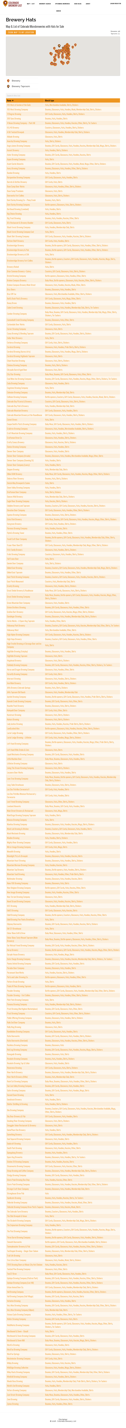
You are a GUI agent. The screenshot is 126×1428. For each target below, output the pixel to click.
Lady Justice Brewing (15, 723)
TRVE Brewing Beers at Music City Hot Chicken (24, 1264)
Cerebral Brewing (13, 347)
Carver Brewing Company (16, 328)
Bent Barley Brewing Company (18, 204)
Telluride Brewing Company (17, 1202)
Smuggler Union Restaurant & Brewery (21, 1125)
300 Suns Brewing (14, 118)
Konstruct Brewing (14, 714)
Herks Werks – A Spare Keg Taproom (21, 620)
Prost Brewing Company (16, 1013)
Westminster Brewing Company (18, 1358)
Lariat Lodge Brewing (15, 732)
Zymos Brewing (13, 1403)
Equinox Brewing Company (16, 514)
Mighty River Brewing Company (18, 842)
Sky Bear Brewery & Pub (16, 1116)
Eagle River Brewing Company (18, 501)
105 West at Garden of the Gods (19, 104)
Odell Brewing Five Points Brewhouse (21, 919)
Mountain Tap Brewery (15, 869)
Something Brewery (14, 1134)
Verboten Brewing (13, 1300)
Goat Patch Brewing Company (18, 576)
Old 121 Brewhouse (14, 928)
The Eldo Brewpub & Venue (17, 1216)
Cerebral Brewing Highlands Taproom (21, 356)
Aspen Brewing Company (16, 159)
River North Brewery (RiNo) (17, 1076)
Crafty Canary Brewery (15, 442)
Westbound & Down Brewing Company (21, 1335)
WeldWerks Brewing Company (18, 1325)
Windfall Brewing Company (17, 1376)
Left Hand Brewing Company (17, 743)
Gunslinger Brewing (14, 616)
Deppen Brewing (13, 469)
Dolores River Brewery (15, 478)
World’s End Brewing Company (18, 1385)
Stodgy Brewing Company (16, 1175)
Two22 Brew (12, 1273)
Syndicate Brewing (14, 1197)
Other (80, 123)
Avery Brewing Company (16, 168)
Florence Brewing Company (17, 528)
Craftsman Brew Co (14, 437)
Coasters (48, 127)
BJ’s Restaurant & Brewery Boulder (20, 222)
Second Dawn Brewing (15, 1094)
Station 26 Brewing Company (18, 1161)
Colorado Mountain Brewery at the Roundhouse (24, 415)
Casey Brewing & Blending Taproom (20, 333)
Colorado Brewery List (13, 3)
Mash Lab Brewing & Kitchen (18, 828)
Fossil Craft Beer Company (17, 539)
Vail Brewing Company (15, 1291)
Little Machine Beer (14, 758)
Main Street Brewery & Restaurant (20, 810)
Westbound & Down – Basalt (17, 1331)
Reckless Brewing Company (17, 1045)
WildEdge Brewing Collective (17, 1367)
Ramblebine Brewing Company (18, 1031)
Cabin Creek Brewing (15, 307)
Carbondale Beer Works (16, 324)
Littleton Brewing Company (17, 763)
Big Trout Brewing (14, 218)
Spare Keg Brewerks (14, 1157)
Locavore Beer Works (15, 772)
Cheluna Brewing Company (17, 365)
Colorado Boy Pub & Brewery (18, 405)
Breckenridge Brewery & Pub (18, 249)
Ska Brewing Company (15, 1110)
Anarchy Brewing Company (17, 141)
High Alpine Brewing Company (18, 634)
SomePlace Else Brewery (16, 1129)
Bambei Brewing (13, 172)
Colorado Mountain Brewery (17, 410)
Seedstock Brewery (14, 1099)
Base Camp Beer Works (16, 186)
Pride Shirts (69, 347)
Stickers (75, 104)
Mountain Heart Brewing (16, 860)
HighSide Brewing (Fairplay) (17, 651)
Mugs (102, 145)
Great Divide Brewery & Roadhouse (20, 590)
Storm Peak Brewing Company (18, 1184)
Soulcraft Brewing (14, 1143)
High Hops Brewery (14, 639)
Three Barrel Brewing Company (18, 1237)
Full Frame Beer (13, 558)
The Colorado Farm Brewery (17, 1211)
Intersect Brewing (14, 678)
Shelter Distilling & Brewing (17, 1104)
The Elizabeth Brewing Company (19, 1220)
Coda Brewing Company (16, 383)
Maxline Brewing (13, 837)
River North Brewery (14, 1072)
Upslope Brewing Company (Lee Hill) (20, 1282)
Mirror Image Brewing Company (19, 846)
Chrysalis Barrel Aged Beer (17, 369)
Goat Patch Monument (15, 581)
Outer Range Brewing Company (18, 959)
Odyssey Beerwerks (14, 924)
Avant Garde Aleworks (15, 163)
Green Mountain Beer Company (18, 602)
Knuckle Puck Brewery (15, 705)
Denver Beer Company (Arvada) (18, 455)
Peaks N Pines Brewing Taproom (19, 986)
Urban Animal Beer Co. (15, 1287)
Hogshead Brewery (14, 660)
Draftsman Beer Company (16, 492)
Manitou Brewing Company (17, 824)
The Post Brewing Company (17, 1231)
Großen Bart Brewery (15, 611)
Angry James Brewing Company (18, 145)
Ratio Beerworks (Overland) (17, 1040)
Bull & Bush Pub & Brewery (17, 298)
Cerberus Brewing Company (17, 342)
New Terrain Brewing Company (18, 896)
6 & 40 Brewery (13, 127)
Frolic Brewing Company (16, 554)
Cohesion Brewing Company (17, 392)
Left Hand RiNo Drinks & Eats (18, 749)
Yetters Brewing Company (16, 1390)
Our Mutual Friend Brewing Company (20, 945)
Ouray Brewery (12, 949)
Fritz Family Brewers (14, 549)
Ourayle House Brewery (16, 954)
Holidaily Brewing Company (17, 665)
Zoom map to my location (21, 32)
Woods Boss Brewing (15, 1381)
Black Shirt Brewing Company (18, 236)
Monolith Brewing (13, 851)
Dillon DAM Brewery (14, 473)
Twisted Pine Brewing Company (18, 1269)
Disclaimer (63, 1419)
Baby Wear (49, 280)
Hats (47, 104)
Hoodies (68, 109)
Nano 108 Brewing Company (17, 883)
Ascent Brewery (13, 150)
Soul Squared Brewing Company (19, 1139)
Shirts (69, 104)
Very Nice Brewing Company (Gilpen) (20, 1309)
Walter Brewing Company (16, 1319)
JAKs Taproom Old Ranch (16, 692)
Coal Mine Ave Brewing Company (19, 378)
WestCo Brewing (13, 1344)
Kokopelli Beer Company (16, 710)
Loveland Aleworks (14, 806)
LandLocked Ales (13, 728)
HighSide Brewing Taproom (17, 655)
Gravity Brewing (13, 585)
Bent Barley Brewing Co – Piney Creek (21, 200)
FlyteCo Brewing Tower (15, 532)
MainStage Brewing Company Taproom (21, 815)
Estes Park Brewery (14, 519)
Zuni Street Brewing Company (18, 1394)
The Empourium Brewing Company (19, 1225)
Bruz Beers (11, 289)
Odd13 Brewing (12, 910)
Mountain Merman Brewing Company (20, 865)
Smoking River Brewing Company (19, 1120)
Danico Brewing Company (16, 446)
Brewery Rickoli (13, 266)
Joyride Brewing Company (16, 696)
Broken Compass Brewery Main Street (21, 284)
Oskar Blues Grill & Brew (16, 933)
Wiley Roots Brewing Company (18, 1372)
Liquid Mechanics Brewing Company (20, 754)
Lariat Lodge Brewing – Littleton (19, 737)
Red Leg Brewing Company (17, 1049)
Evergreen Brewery (14, 523)
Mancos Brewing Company (17, 819)
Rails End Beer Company (16, 1022)
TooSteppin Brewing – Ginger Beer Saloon (22, 1251)
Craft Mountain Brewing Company (19, 433)
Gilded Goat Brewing (14, 567)
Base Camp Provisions (15, 191)
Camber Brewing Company (17, 313)
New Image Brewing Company (18, 892)
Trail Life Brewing (13, 1255)
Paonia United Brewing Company (19, 963)
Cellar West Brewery (14, 338)
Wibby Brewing (12, 1363)
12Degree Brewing (14, 113)
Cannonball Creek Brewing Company (20, 319)
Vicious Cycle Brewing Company (19, 1314)
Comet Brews (12, 419)
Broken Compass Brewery (16, 280)
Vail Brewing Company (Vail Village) (20, 1296)
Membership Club (82, 109)
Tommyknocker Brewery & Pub (18, 1246)
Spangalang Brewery (14, 1152)
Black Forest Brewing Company (18, 227)
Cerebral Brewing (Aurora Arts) (18, 351)
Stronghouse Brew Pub (15, 1193)
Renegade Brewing (14, 1054)
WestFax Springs (13, 1353)
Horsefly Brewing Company (17, 674)
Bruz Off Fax (11, 293)
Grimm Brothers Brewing (16, 607)
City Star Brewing (13, 374)
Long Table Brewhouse (15, 784)
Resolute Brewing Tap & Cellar (18, 1063)
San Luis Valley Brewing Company (19, 1085)
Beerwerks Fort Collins (15, 195)
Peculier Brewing (13, 990)
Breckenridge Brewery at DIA (18, 254)
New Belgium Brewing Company (19, 887)
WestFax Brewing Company (17, 1349)
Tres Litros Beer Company (16, 1260)
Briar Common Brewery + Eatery (19, 271)
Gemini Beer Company (15, 563)
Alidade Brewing (13, 136)
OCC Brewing (12, 905)
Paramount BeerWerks (15, 972)
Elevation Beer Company (16, 510)
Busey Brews (12, 303)
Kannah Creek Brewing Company (19, 701)
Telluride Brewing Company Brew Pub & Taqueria (25, 1206)
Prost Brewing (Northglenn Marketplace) (22, 1008)
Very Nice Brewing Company (17, 1305)
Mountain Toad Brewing (16, 874)
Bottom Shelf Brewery (15, 240)
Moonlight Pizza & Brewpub (17, 856)
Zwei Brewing (12, 1399)
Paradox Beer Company (15, 968)
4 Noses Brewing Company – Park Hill (21, 123)
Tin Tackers (92, 123)
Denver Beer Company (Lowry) (18, 464)
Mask (73, 109)
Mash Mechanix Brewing (16, 833)
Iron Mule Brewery (14, 683)
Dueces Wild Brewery (15, 496)
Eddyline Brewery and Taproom (18, 505)
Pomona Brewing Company (17, 1004)
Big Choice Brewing (14, 213)
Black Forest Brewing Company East (20, 231)
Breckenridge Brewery (15, 245)
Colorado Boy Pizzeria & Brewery (19, 401)
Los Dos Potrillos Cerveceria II (18, 789)
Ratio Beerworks (13, 1036)
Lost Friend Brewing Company (18, 801)
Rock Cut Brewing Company (17, 1081)
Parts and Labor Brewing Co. (17, 977)
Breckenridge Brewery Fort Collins (20, 260)
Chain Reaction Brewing (16, 360)
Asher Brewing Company (16, 154)
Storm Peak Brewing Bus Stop (18, 1179)
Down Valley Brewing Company (18, 487)
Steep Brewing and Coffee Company (20, 1170)
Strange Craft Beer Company (18, 1188)
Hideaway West (13, 630)
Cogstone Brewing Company (17, 387)
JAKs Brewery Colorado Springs (18, 687)
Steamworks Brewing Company (18, 1166)
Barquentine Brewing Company (18, 177)
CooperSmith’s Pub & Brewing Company (21, 424)
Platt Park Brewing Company (17, 999)
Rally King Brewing (14, 1026)
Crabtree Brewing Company (17, 428)
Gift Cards (49, 113)
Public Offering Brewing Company (19, 1017)
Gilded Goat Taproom (14, 572)
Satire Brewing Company (16, 1090)
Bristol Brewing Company (16, 275)
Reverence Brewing (14, 1067)
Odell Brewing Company (16, 914)
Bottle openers (50, 204)
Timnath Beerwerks (14, 1241)
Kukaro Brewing (13, 719)
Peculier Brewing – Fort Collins (18, 995)
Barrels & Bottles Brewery (17, 181)
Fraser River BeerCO (14, 545)
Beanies (48, 109)
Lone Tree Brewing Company (17, 778)
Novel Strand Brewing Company (18, 901)
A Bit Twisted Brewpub (15, 132)
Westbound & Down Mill (16, 1340)
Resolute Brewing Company (17, 1058)
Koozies (74, 123)
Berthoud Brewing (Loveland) (18, 209)
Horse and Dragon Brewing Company (20, 669)
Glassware (55, 109)
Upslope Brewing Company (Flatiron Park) (22, 1278)
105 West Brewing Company (17, 109)
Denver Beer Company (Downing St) (20, 460)
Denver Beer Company (15, 451)
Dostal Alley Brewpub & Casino (18, 483)
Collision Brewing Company (17, 396)
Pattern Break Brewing (15, 981)
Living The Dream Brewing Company (20, 767)
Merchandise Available (58, 104)
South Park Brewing (14, 1148)
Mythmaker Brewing (14, 878)
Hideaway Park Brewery (16, 625)
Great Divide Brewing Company (18, 596)
